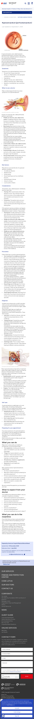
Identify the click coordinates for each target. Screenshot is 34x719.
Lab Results (4, 632)
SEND (26, 676)
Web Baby (4, 630)
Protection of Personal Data (7, 696)
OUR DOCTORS (8, 585)
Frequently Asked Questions (9, 624)
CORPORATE (7, 594)
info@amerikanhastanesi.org (16, 554)
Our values (4, 596)
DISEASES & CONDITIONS (10, 17)
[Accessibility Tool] (3, 715)
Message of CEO (6, 601)
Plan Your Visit (5, 622)
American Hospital (6, 8)
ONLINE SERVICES (9, 628)
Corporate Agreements (8, 617)
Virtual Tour (4, 694)
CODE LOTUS (7, 581)
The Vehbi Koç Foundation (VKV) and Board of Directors (14, 598)
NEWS (4, 610)
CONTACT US (7, 588)
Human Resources (6, 606)
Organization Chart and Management (11, 603)
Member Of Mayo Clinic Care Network (21, 8)
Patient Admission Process (8, 619)
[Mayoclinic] (12, 3)
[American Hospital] (4, 3)
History (3, 604)
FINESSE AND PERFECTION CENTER (13, 576)
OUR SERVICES (8, 571)
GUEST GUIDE (7, 615)
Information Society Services (7, 697)
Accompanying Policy (7, 621)
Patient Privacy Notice (15, 671)
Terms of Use (6, 564)
